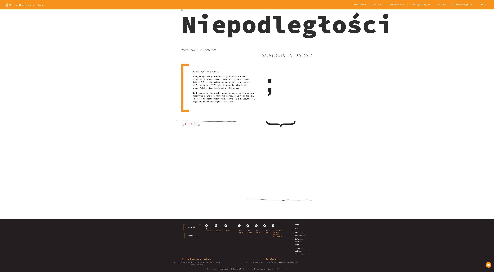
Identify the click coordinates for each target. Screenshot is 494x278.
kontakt (192, 227)
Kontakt (483, 5)
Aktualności (359, 5)
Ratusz (376, 5)
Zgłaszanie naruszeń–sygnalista (300, 242)
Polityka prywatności (217, 269)
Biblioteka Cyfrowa (464, 5)
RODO (297, 224)
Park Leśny (442, 5)
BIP (296, 228)
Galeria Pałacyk (395, 5)
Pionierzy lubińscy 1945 (421, 5)
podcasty (192, 235)
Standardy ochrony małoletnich (301, 251)
